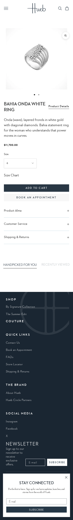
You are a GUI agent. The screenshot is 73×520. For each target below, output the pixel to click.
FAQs (9, 357)
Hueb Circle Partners (19, 400)
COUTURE (15, 321)
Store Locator (14, 364)
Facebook (12, 428)
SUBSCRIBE (57, 462)
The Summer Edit (16, 314)
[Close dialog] (66, 477)
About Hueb (13, 393)
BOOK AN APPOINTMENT (36, 197)
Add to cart (37, 188)
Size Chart (11, 175)
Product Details (58, 106)
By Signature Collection (20, 306)
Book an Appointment (19, 350)
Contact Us (13, 342)
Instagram (12, 421)
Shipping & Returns (17, 371)
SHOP (11, 299)
